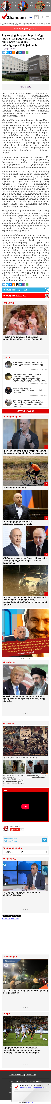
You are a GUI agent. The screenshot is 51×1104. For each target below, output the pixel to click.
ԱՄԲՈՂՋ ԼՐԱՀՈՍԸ (25, 411)
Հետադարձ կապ (17, 1075)
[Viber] (23, 52)
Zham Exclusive (9, 723)
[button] (5, 327)
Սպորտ (6, 1014)
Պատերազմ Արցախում (25, 29)
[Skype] (7, 52)
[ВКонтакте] (10, 52)
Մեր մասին (31, 1075)
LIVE (5, 790)
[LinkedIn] (20, 52)
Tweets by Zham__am (10, 919)
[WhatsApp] (27, 52)
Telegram (19, 290)
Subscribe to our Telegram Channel (11, 840)
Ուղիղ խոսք (8, 303)
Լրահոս (6, 357)
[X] (17, 52)
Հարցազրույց (9, 859)
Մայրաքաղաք (10, 956)
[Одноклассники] (13, 52)
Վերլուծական (9, 662)
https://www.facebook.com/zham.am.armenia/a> (33, 1087)
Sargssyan (29, 1102)
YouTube (19, 296)
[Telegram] (3, 52)
